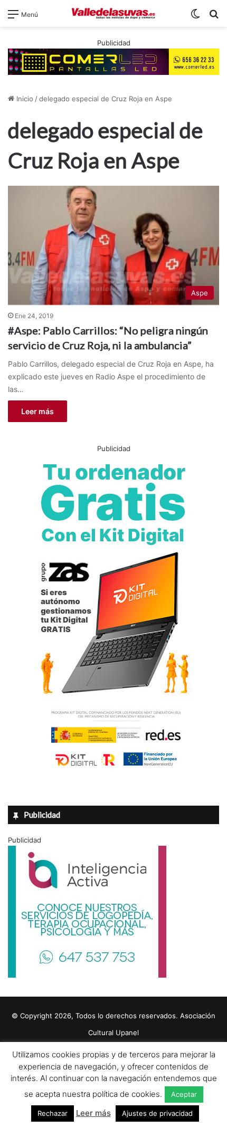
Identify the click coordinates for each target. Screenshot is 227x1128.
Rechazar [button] (52, 1113)
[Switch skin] (195, 18)
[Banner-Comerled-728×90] (113, 60)
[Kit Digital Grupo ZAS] (113, 768)
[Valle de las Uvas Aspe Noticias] (113, 13)
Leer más (37, 411)
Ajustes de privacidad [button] (157, 1113)
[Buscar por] (214, 18)
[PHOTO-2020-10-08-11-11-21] (87, 975)
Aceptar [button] (184, 1094)
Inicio (23, 98)
